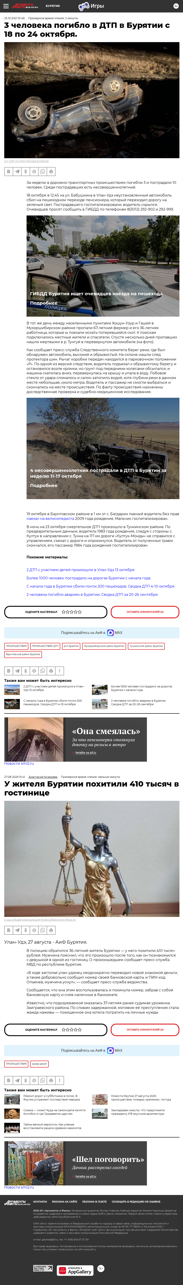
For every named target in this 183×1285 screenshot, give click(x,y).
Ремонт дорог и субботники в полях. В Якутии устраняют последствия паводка (51, 1097)
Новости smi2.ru (19, 763)
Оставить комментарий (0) (145, 612)
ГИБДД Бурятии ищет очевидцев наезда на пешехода (96, 293)
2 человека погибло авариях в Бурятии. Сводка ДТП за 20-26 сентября (138, 702)
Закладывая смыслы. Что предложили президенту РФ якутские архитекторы (138, 1112)
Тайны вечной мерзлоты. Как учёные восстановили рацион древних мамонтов (52, 1126)
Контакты (40, 1201)
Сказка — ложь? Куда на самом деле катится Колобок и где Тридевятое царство (54, 1112)
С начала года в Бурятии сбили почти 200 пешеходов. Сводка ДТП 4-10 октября (52, 702)
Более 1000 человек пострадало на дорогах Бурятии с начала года (141, 688)
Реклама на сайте (64, 1201)
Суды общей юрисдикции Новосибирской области (40, 919)
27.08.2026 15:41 (14, 777)
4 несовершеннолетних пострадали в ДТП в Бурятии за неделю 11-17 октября (98, 473)
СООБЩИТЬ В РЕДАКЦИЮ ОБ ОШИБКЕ (136, 1201)
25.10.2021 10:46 (14, 18)
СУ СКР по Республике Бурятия (26, 161)
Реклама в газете (94, 1201)
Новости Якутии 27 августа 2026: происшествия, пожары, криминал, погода (141, 1097)
